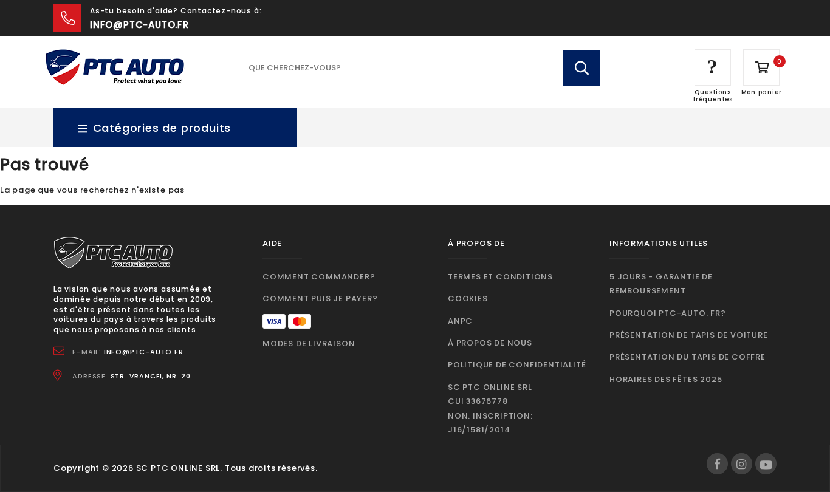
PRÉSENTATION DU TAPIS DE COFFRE (687, 357)
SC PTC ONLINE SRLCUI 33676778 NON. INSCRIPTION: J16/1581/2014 (490, 408)
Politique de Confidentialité (517, 365)
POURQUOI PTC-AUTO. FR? (667, 313)
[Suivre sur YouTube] (766, 463)
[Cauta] (581, 68)
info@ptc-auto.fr (139, 24)
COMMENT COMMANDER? (318, 276)
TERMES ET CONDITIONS (500, 276)
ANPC (460, 321)
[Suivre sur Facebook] (717, 463)
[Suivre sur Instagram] (741, 463)
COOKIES (468, 298)
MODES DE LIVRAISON (308, 343)
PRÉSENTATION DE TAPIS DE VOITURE (688, 335)
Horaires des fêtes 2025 (665, 379)
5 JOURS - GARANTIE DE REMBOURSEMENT (661, 283)
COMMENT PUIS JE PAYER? (320, 298)
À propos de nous (490, 343)
